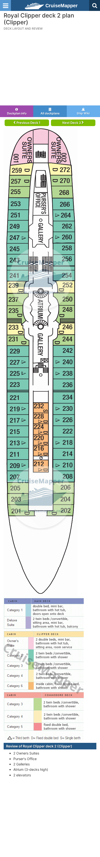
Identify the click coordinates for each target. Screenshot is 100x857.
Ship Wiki (83, 113)
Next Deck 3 (72, 123)
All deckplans (50, 113)
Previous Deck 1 (28, 123)
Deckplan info (16, 113)
